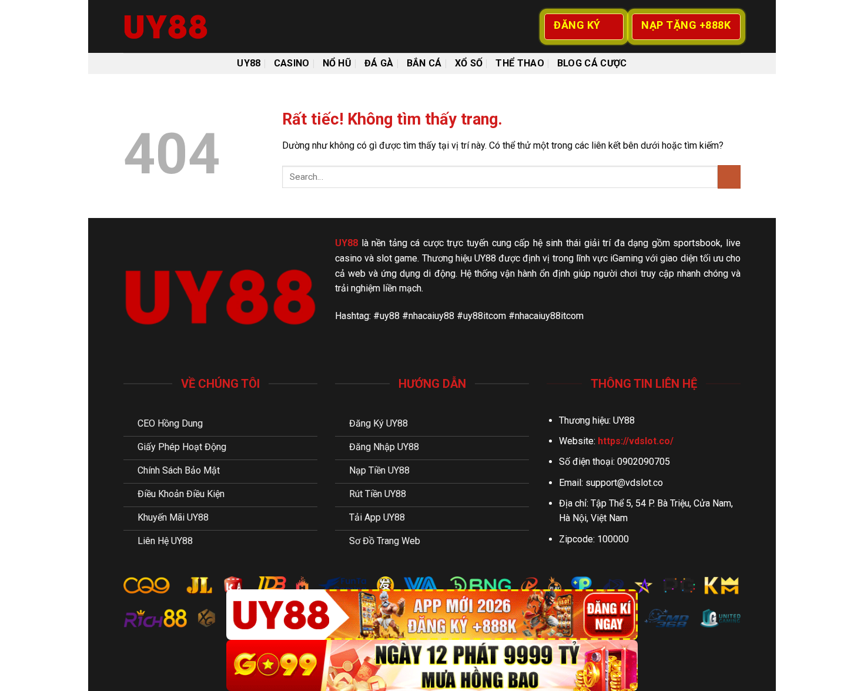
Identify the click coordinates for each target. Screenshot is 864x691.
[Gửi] (729, 176)
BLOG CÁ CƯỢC (592, 63)
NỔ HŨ (337, 63)
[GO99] (432, 665)
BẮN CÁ (424, 63)
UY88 (248, 63)
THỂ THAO (519, 63)
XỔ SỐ (469, 63)
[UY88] (182, 26)
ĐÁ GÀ (379, 63)
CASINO (292, 63)
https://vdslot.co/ (636, 441)
